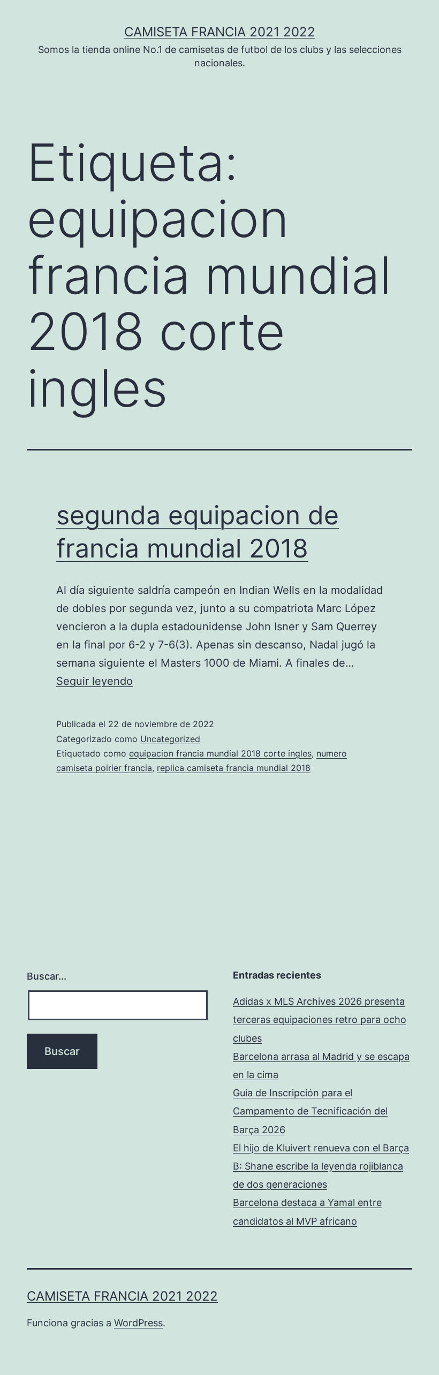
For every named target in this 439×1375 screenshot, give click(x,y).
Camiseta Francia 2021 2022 (219, 32)
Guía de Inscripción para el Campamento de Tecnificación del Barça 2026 (310, 1111)
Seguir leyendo (94, 681)
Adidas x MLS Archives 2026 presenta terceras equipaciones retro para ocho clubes (319, 1019)
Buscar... (46, 976)
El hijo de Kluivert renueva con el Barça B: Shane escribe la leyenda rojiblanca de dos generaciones (321, 1166)
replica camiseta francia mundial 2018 (234, 767)
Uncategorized (170, 739)
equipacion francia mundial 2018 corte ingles (220, 753)
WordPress (138, 1322)
